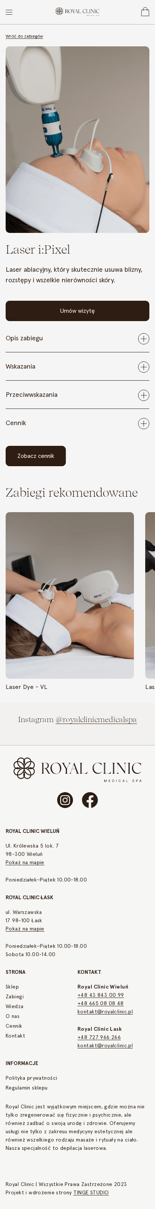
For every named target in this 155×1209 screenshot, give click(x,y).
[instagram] (65, 800)
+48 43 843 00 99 (101, 995)
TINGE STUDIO (91, 1192)
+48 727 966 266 (99, 1037)
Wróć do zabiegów (24, 36)
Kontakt (15, 1036)
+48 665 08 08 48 (101, 1003)
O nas (13, 1016)
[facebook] (90, 800)
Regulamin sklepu (27, 1088)
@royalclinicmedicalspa (96, 719)
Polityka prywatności (31, 1078)
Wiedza (15, 1006)
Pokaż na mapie (25, 862)
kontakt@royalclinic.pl (105, 1012)
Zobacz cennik (35, 456)
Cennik (14, 1026)
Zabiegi (15, 996)
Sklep (12, 987)
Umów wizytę (77, 311)
